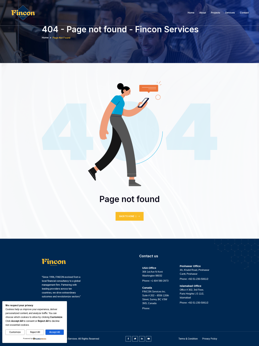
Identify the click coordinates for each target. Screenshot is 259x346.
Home (191, 12)
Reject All (35, 332)
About (202, 12)
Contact (244, 12)
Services (230, 12)
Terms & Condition (188, 338)
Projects (215, 12)
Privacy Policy (209, 338)
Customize (15, 332)
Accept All (54, 332)
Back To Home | (127, 216)
